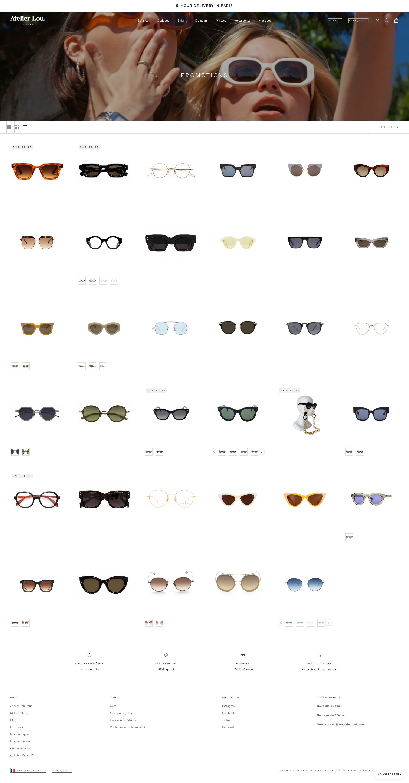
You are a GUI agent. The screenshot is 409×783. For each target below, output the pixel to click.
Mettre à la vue (20, 713)
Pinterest (228, 727)
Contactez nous (20, 748)
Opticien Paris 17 (21, 755)
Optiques (163, 21)
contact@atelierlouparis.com (319, 669)
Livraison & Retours (123, 720)
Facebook (228, 713)
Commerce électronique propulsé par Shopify (359, 770)
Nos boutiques (20, 734)
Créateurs (201, 21)
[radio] (81, 280)
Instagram (229, 706)
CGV (113, 706)
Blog (13, 720)
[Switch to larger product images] (8, 127)
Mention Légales (121, 713)
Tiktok (226, 720)
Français (356, 20)
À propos (265, 21)
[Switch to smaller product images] (16, 127)
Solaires (143, 21)
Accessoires (243, 21)
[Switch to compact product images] (25, 127)
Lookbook (16, 727)
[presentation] (261, 451)
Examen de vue (20, 741)
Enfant (182, 21)
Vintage (221, 21)
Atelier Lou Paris (21, 706)
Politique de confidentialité (127, 727)
